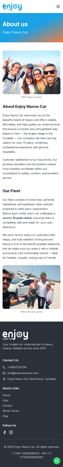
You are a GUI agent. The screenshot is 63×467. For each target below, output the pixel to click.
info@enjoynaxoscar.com (22, 373)
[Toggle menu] (58, 6)
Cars (5, 400)
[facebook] (4, 432)
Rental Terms (11, 410)
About (6, 395)
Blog (5, 416)
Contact (7, 405)
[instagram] (11, 432)
